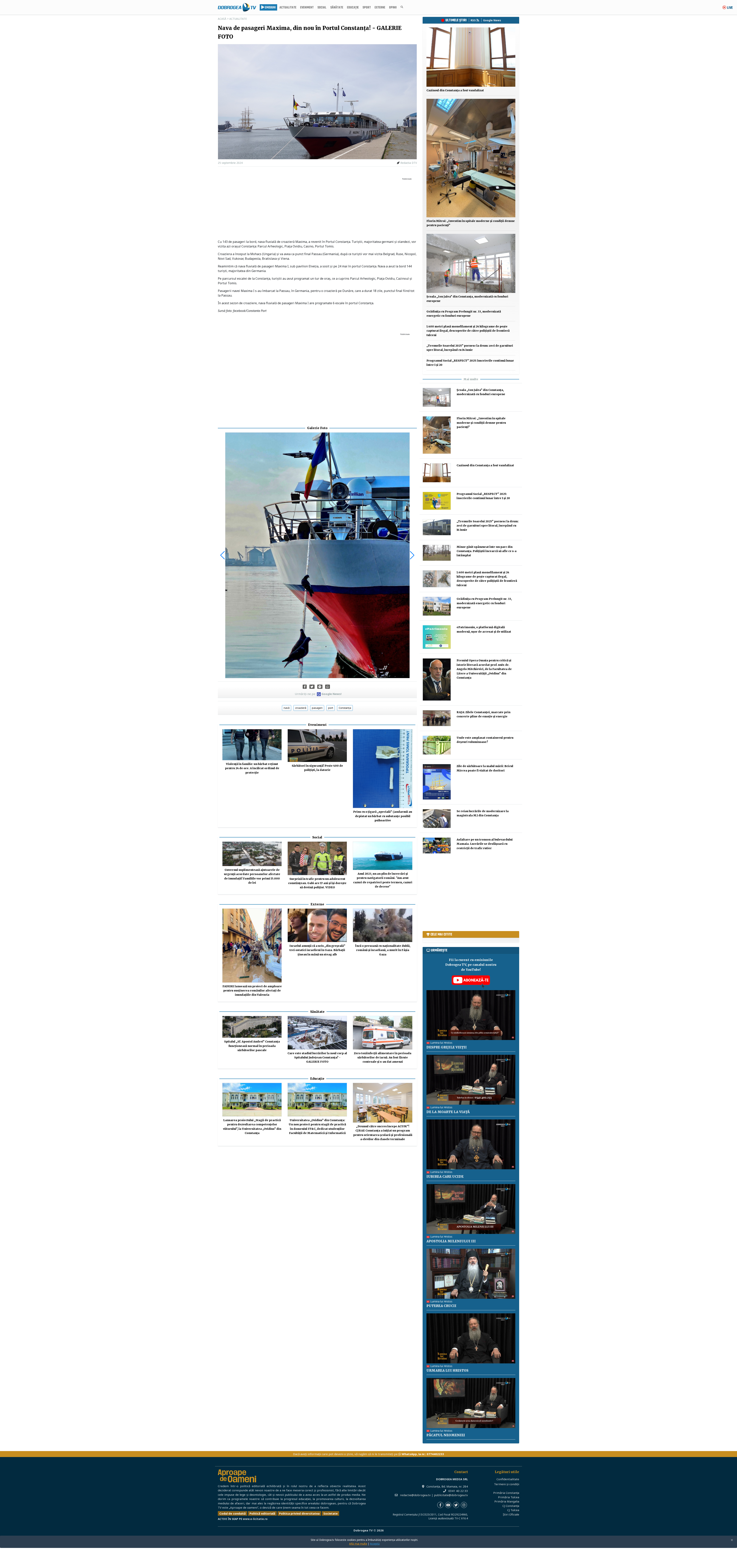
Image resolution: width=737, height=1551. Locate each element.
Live (729, 8)
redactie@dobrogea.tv (415, 1495)
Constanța (345, 708)
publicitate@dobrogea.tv (451, 1495)
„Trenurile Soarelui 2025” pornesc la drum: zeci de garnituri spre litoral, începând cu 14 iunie (488, 526)
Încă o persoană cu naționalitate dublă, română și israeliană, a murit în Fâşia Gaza (382, 950)
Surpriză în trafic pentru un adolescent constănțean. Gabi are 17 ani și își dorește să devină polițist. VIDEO (317, 883)
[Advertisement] (317, 209)
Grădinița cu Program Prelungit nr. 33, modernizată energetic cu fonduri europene (484, 603)
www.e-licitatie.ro (255, 1519)
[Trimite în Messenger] (319, 687)
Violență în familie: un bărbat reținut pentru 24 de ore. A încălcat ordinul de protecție (252, 768)
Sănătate (336, 7)
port (330, 708)
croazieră (300, 708)
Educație (353, 7)
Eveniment (307, 7)
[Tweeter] (312, 687)
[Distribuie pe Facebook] (305, 687)
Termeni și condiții (506, 1484)
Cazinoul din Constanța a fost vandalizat (455, 90)
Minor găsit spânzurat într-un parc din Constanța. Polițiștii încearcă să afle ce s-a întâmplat (486, 551)
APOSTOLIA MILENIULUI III (451, 1241)
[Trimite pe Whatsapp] (327, 687)
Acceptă (375, 1543)
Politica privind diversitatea (299, 1513)
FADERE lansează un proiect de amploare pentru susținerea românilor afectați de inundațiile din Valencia (252, 991)
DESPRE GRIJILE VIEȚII (446, 1047)
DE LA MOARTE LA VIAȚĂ (448, 1112)
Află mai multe (358, 1543)
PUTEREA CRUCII (441, 1306)
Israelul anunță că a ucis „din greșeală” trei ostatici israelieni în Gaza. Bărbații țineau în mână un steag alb (317, 950)
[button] (222, 555)
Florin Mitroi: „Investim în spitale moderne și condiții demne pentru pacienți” (481, 423)
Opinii (393, 7)
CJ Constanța (510, 1506)
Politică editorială (262, 1513)
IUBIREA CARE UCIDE (445, 1176)
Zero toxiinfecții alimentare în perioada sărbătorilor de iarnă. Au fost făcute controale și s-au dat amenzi (382, 1058)
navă (286, 708)
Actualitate (287, 7)
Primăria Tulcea (508, 1497)
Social (321, 7)
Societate (330, 1513)
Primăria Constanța (506, 1493)
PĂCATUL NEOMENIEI (445, 1435)
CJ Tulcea (513, 1510)
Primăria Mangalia (506, 1501)
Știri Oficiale (511, 1514)
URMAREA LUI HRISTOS (447, 1370)
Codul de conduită (232, 1513)
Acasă (222, 19)
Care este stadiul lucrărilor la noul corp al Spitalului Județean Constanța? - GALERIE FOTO (317, 1058)
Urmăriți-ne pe (318, 694)
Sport (367, 7)
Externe (380, 7)
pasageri (317, 708)
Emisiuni (270, 7)
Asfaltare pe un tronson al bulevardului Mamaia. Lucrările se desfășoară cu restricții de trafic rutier (485, 844)
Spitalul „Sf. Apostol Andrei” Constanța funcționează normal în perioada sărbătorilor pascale (252, 1046)
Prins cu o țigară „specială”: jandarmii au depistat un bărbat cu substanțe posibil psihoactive (382, 816)
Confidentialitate (508, 1479)
